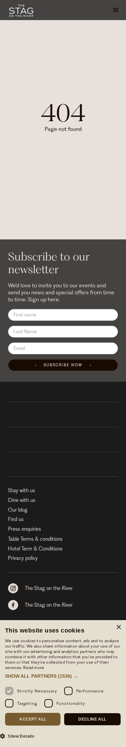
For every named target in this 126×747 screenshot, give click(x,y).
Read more (33, 667)
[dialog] (63, 683)
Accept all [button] (32, 719)
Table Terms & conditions (35, 539)
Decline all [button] (92, 719)
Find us (16, 519)
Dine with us (21, 500)
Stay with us (21, 491)
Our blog (18, 510)
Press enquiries (24, 529)
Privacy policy (23, 558)
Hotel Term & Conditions (35, 549)
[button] (116, 10)
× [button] (118, 627)
